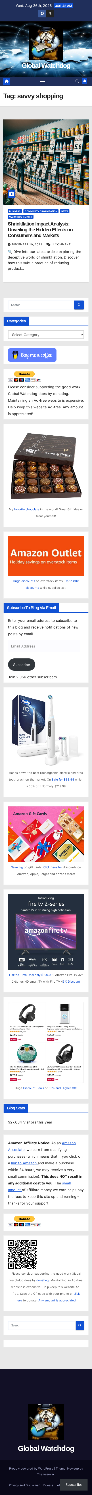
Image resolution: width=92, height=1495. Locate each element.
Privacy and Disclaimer (24, 1485)
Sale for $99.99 (63, 779)
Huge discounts (24, 581)
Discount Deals (33, 1088)
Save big (17, 867)
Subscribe (21, 664)
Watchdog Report (20, 216)
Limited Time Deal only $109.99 (30, 975)
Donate (48, 1485)
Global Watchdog (46, 65)
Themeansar (45, 1474)
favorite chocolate (26, 509)
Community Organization (41, 211)
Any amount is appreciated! (57, 1300)
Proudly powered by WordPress (31, 1468)
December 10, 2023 (27, 244)
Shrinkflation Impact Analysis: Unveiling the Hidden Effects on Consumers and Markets (40, 229)
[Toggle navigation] (43, 81)
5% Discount (71, 981)
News (64, 211)
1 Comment (61, 244)
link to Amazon (24, 1163)
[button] (77, 81)
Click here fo (52, 867)
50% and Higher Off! (63, 1088)
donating (42, 1280)
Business (15, 211)
